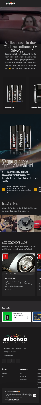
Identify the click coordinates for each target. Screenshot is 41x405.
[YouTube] (13, 361)
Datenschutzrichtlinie (13, 399)
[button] (14, 320)
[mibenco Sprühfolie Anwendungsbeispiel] (8, 223)
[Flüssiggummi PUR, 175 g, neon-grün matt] (7, 316)
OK (35, 395)
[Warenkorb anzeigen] (37, 3)
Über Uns (4, 369)
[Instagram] (9, 361)
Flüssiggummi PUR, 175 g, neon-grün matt (18, 314)
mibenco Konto (24, 369)
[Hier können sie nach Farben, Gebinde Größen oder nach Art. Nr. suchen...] (32, 3)
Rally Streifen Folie (10, 279)
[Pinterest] (18, 361)
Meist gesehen (6, 308)
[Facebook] (4, 361)
